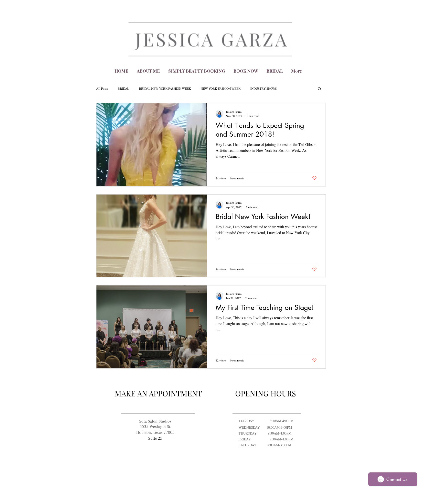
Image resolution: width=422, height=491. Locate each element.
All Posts (102, 89)
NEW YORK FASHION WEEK (221, 89)
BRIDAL (123, 89)
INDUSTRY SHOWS (263, 89)
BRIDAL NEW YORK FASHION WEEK (165, 89)
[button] (319, 89)
